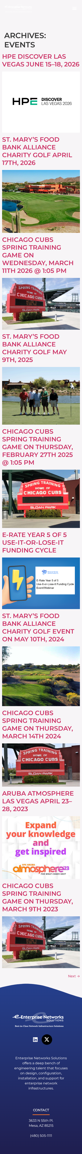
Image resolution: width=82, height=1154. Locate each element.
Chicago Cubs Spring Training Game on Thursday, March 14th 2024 (37, 724)
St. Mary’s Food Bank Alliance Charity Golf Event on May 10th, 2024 (38, 627)
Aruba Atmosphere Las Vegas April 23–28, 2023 (38, 801)
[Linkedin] (35, 1039)
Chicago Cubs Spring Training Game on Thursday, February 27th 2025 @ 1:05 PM (37, 447)
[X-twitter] (47, 1039)
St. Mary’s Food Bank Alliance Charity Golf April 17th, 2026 (37, 151)
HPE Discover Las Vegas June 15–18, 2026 (40, 60)
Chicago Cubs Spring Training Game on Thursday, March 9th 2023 (37, 897)
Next (74, 976)
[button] (74, 8)
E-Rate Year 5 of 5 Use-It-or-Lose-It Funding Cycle (34, 542)
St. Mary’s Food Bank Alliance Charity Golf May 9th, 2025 (34, 348)
